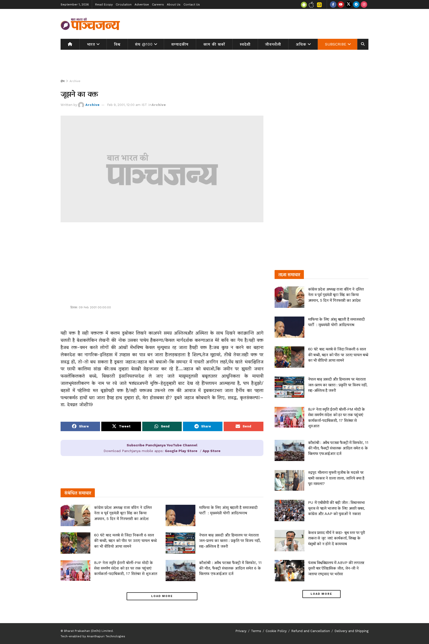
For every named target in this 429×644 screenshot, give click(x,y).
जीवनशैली (273, 44)
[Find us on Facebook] (333, 4)
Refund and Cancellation (310, 631)
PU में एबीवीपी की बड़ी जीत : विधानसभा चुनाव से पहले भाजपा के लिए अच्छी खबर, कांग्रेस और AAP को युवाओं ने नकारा (336, 508)
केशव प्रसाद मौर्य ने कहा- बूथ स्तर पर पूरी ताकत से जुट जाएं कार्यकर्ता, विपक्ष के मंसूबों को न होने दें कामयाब (336, 538)
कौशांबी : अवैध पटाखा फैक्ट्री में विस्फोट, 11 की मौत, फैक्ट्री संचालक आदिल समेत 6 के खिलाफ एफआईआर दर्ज (230, 568)
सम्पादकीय (179, 44)
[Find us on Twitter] (348, 4)
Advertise (142, 4)
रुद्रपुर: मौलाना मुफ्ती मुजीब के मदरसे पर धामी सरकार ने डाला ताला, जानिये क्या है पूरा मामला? (336, 478)
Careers (158, 4)
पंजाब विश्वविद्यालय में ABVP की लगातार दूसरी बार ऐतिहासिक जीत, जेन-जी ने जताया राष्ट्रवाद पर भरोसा (336, 568)
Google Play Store (181, 451)
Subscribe (335, 44)
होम (63, 81)
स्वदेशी (245, 44)
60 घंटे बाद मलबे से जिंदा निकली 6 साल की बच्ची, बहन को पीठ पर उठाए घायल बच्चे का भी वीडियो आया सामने (125, 541)
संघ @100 (144, 44)
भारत (91, 44)
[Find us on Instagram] (364, 4)
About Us (173, 4)
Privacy (241, 631)
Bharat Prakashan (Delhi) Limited (88, 631)
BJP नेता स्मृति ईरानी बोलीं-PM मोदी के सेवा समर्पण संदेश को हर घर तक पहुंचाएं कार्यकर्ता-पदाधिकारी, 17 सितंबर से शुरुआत (125, 568)
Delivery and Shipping (351, 631)
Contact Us (191, 4)
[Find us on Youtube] (341, 4)
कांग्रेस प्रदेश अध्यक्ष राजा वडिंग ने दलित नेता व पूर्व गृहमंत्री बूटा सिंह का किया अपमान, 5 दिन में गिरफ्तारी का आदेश (123, 513)
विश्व (117, 44)
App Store (211, 451)
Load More (162, 596)
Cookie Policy (276, 631)
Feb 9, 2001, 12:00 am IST (127, 105)
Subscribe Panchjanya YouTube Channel (162, 445)
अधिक (301, 44)
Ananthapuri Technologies (106, 636)
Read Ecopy (104, 4)
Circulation (124, 4)
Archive (75, 81)
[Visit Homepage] (90, 23)
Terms (256, 631)
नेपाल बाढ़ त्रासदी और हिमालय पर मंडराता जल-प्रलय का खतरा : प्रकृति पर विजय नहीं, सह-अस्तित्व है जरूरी (230, 541)
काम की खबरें (214, 44)
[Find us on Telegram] (356, 4)
